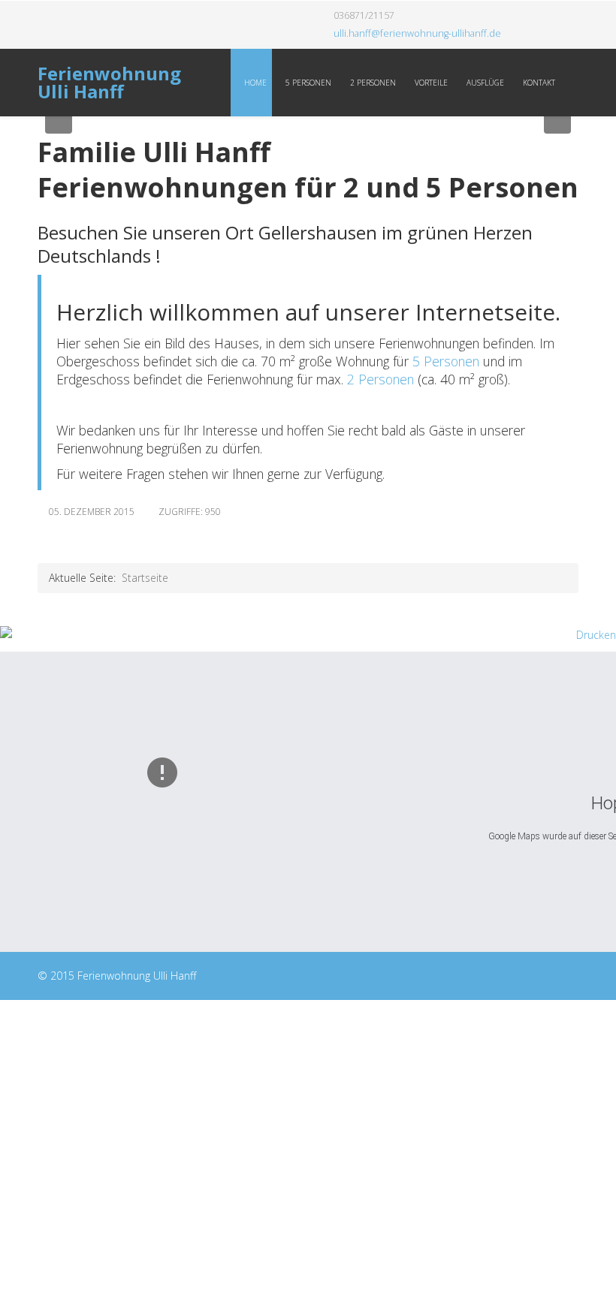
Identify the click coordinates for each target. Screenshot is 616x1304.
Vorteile (430, 82)
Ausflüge (484, 82)
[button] (58, 120)
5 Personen (307, 82)
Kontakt (538, 82)
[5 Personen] (410, 361)
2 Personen (372, 82)
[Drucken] (308, 635)
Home (254, 82)
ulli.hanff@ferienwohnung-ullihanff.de (417, 33)
